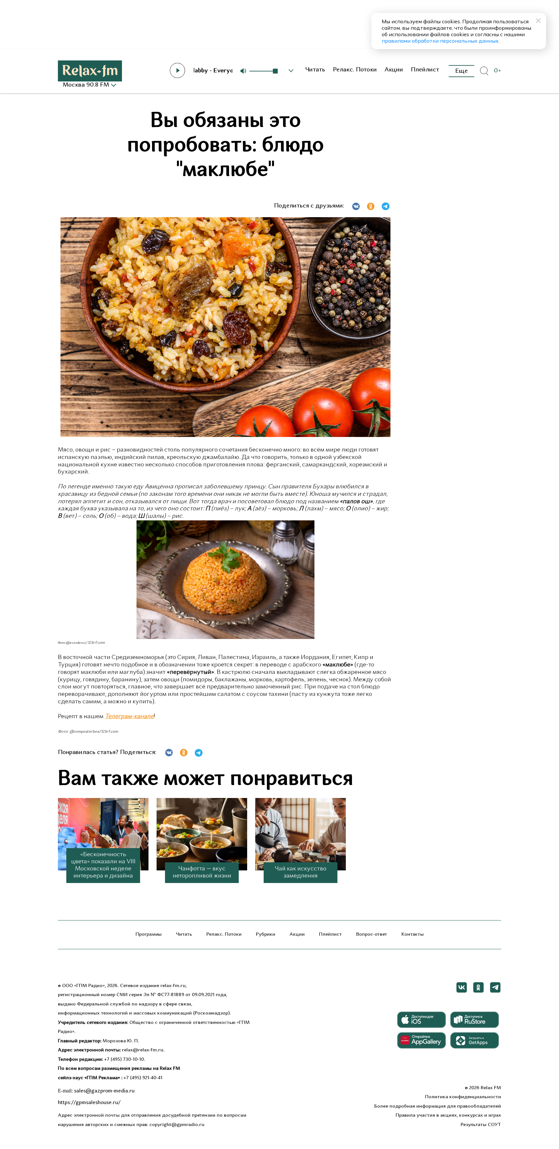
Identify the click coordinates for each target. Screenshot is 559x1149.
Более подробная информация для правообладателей (437, 1106)
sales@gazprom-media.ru (104, 1091)
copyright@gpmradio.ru (176, 1124)
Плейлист (425, 70)
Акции (394, 70)
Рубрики (265, 934)
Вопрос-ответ (371, 934)
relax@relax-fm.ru (142, 1050)
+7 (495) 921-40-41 (143, 1078)
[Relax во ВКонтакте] (461, 987)
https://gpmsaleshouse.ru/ (89, 1102)
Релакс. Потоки (355, 70)
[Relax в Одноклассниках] (478, 987)
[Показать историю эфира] (291, 71)
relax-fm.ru (173, 986)
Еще (461, 71)
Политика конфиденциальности (463, 1097)
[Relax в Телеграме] (495, 987)
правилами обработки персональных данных (440, 40)
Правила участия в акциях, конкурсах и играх (448, 1115)
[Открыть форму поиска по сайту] (484, 71)
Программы (149, 934)
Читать (315, 70)
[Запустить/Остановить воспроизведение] (177, 70)
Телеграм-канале (129, 717)
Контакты (412, 934)
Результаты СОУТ (481, 1124)
